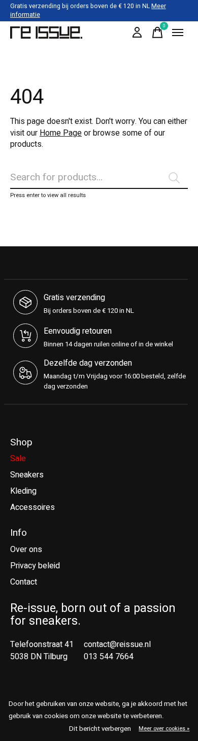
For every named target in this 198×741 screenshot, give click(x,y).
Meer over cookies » (164, 728)
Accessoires (32, 507)
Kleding (23, 491)
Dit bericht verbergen (100, 729)
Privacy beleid (35, 566)
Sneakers (27, 475)
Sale (18, 459)
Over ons (26, 549)
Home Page (61, 133)
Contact (23, 582)
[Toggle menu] (178, 32)
